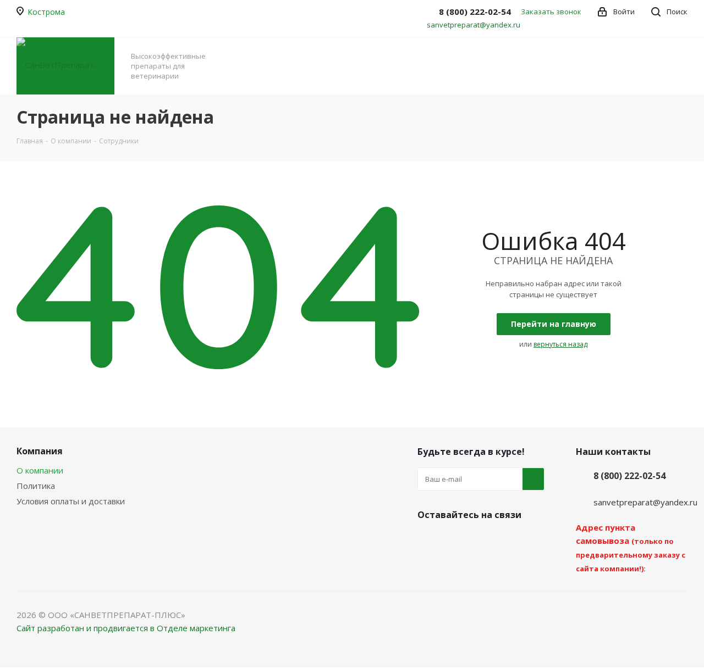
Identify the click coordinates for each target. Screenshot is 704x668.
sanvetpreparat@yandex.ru (473, 25)
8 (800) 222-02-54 (629, 476)
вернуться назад (560, 344)
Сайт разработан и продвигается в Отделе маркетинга (125, 627)
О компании (39, 470)
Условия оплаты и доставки (70, 501)
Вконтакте (428, 541)
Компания (39, 451)
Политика (35, 485)
